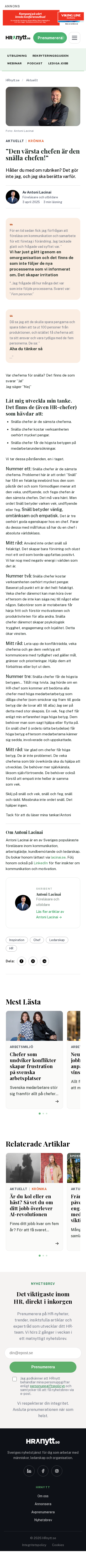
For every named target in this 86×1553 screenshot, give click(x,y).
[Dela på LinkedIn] (44, 961)
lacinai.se (58, 857)
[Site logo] (18, 38)
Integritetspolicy (34, 1545)
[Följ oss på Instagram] (33, 961)
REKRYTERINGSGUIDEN (50, 55)
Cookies (58, 1545)
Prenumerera (43, 1367)
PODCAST (34, 63)
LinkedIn (41, 863)
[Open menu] (74, 38)
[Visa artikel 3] (46, 1113)
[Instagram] (56, 1470)
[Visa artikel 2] (43, 1113)
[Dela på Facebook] (21, 961)
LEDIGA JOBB (58, 63)
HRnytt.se (13, 80)
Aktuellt (32, 80)
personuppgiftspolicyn (47, 1386)
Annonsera (43, 1504)
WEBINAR (14, 63)
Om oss (43, 1496)
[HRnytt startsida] (43, 1441)
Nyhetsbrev (43, 1520)
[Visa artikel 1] (40, 1114)
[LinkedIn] (29, 1470)
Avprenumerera (43, 1512)
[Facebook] (43, 1470)
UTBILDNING (17, 55)
